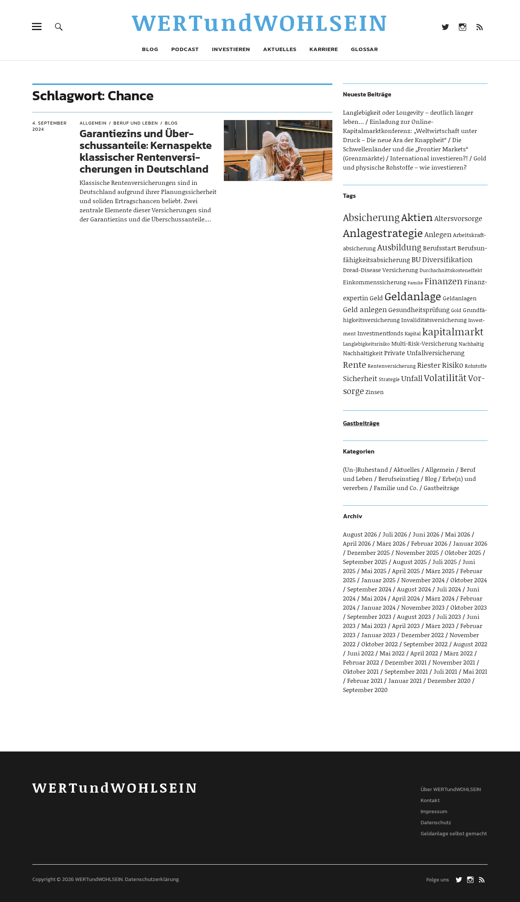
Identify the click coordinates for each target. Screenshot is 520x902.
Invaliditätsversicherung (434, 320)
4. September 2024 (49, 126)
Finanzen (443, 281)
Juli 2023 (449, 616)
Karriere (323, 49)
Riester (428, 365)
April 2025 (406, 570)
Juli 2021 (445, 671)
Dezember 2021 (406, 662)
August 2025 (410, 561)
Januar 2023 (378, 634)
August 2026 (360, 534)
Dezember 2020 (449, 680)
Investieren (231, 49)
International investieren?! (429, 158)
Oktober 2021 (361, 671)
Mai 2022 (392, 653)
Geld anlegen (365, 309)
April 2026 (357, 543)
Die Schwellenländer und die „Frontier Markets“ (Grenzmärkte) (405, 148)
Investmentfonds (380, 333)
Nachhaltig (471, 343)
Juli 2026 (395, 534)
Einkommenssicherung (374, 282)
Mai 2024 (373, 598)
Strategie (389, 379)
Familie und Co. (396, 487)
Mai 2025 (373, 570)
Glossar (364, 49)
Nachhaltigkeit (363, 353)
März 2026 (390, 543)
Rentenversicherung (392, 365)
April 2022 (424, 653)
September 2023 (369, 616)
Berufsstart (439, 247)
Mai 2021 (475, 671)
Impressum (434, 811)
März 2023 (440, 625)
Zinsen (374, 392)
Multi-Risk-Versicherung (424, 343)
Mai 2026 (457, 534)
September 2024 (369, 589)
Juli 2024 (449, 589)
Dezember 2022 (422, 634)
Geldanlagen (460, 298)
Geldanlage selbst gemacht (454, 834)
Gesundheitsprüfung (419, 309)
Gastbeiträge (361, 423)
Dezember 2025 (368, 552)
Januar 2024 (378, 607)
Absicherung (371, 217)
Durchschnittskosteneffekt (451, 270)
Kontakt (430, 800)
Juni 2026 (426, 534)
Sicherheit (360, 378)
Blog (150, 49)
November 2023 (423, 607)
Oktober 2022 (379, 643)
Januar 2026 (470, 543)
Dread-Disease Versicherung (380, 270)
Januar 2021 (405, 680)
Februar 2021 (365, 680)
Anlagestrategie (383, 232)
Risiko (452, 364)
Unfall (412, 378)
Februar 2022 (361, 662)
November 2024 (423, 579)
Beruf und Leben (135, 123)
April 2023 (406, 625)
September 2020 (365, 689)
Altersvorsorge (458, 218)
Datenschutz (436, 823)
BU (416, 259)
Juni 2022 (360, 653)
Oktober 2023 (468, 607)
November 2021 (453, 662)
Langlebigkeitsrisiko (366, 343)
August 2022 (470, 643)
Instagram (462, 26)
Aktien (417, 217)
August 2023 (414, 616)
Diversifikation (447, 259)
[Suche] (59, 26)
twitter (445, 26)
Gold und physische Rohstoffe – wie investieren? (414, 162)
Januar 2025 (378, 579)
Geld (376, 297)
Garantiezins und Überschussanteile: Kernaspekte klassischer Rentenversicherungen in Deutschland (146, 150)
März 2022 (458, 653)
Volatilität (445, 377)
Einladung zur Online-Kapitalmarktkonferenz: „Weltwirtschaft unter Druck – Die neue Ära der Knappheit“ (410, 130)
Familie (415, 283)
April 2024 (406, 598)
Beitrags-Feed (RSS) (479, 26)
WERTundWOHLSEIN (260, 22)
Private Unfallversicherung (424, 352)
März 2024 (440, 598)
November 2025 (417, 552)
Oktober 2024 (468, 579)
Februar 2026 (429, 543)
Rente (354, 364)
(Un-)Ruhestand (365, 469)
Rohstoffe (476, 365)
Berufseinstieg (398, 478)
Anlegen (437, 234)
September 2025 (365, 561)
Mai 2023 (373, 625)
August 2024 (414, 589)
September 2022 (426, 643)
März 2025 (440, 570)
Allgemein (93, 123)
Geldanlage (412, 296)
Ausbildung (399, 247)
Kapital (413, 333)
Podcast (185, 49)
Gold (456, 310)
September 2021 (406, 671)
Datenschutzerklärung (152, 879)
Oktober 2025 (463, 552)
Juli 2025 (444, 561)
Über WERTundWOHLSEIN (451, 789)
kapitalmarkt (452, 331)
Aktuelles (280, 49)
